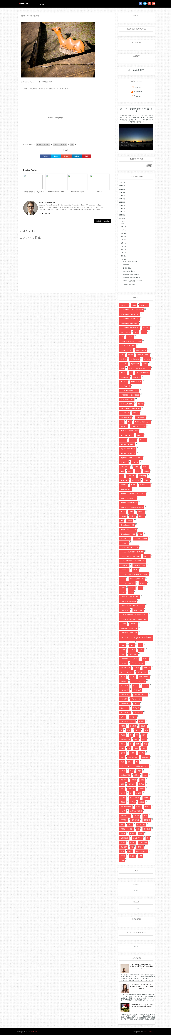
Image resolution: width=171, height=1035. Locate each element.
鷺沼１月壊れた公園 (130, 261)
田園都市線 (135, 820)
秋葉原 (136, 775)
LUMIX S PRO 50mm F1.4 (129, 502)
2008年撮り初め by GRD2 (131, 274)
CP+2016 (147, 359)
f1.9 (122, 422)
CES (122, 355)
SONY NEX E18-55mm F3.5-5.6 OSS (132, 606)
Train (132, 645)
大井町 (123, 811)
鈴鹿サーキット (141, 851)
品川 (140, 833)
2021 (121, 183)
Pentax (146, 556)
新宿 (122, 784)
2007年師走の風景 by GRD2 (132, 281)
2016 (121, 195)
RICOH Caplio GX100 (137, 579)
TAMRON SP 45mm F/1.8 (129, 633)
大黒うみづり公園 (136, 811)
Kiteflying (142, 476)
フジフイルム (125, 694)
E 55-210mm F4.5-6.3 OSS (129, 390)
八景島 (123, 833)
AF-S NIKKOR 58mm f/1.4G (130, 319)
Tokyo (123, 645)
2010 (121, 215)
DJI (131, 372)
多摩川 (138, 806)
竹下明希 (124, 820)
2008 (121, 221)
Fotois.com (137, 96)
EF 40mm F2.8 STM (127, 404)
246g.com (137, 87)
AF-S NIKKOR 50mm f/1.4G (130, 314)
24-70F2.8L (144, 305)
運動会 (143, 726)
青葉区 (138, 793)
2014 (121, 202)
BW (122, 337)
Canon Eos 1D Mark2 (128, 346)
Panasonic (124, 543)
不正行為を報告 (136, 69)
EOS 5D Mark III (126, 417)
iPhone (146, 471)
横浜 (128, 730)
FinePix (139, 435)
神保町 (141, 789)
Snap (122, 592)
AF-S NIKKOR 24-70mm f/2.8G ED (132, 310)
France (123, 440)
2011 (121, 212)
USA (140, 645)
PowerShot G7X (139, 565)
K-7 (122, 476)
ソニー (132, 676)
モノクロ (136, 708)
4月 (122, 249)
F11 (129, 422)
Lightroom (135, 480)
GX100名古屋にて (129, 271)
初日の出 (124, 780)
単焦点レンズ (125, 816)
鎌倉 (135, 739)
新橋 (142, 780)
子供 (139, 771)
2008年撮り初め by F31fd (131, 277)
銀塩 (145, 744)
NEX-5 (133, 516)
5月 (122, 246)
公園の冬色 (127, 268)
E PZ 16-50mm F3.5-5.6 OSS (130, 395)
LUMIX (133, 485)
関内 (143, 739)
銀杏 (137, 744)
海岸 (144, 735)
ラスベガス (138, 712)
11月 (122, 227)
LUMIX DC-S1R (125, 489)
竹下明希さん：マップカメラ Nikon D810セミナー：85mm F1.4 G (141, 966)
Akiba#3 (126, 265)
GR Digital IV (125, 467)
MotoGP (141, 512)
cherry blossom (142, 355)
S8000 (123, 588)
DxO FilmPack (125, 386)
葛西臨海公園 (125, 739)
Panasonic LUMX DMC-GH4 (130, 556)
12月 (122, 224)
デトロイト (124, 685)
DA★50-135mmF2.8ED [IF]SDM (139, 368)
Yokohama (133, 654)
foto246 (23, 3)
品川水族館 (124, 838)
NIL (141, 534)
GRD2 (137, 467)
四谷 (131, 771)
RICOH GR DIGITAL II (43, 144)
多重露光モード (126, 806)
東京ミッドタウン (127, 829)
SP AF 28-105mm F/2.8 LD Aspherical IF (134, 615)
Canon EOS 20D (126, 350)
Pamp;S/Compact (141, 538)
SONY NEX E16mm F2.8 (128, 601)
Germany (124, 462)
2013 (121, 205)
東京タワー (141, 824)
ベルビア (124, 699)
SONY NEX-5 (125, 610)
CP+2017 (124, 364)
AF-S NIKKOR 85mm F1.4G (129, 323)
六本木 (123, 856)
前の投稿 (106, 221)
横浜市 (138, 730)
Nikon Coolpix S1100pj (128, 529)
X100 (141, 650)
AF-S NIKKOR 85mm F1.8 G (129, 328)
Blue (136, 332)
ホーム (42, 4)
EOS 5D (136, 413)
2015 (121, 199)
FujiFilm (142, 440)
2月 (122, 256)
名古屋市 (124, 847)
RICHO (135, 570)
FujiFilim (133, 440)
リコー (123, 717)
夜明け (140, 847)
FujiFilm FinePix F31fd (128, 449)
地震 (145, 816)
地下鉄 (136, 816)
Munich (123, 516)
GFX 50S (135, 462)
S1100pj (142, 583)
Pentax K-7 (124, 565)
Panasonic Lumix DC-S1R (129, 547)
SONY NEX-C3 (138, 610)
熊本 (144, 748)
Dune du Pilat (136, 381)
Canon (130, 337)
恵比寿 (123, 753)
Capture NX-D (141, 350)
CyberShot (135, 364)
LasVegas (124, 480)
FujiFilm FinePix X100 (128, 453)
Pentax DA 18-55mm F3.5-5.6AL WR (132, 561)
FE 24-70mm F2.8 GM (138, 426)
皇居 (122, 757)
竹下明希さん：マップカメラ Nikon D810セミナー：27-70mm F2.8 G (141, 986)
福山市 (123, 842)
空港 (136, 748)
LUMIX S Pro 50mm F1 (128, 498)
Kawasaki (131, 476)
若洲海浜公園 (125, 775)
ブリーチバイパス (140, 694)
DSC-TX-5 (136, 377)
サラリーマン (142, 672)
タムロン (124, 681)
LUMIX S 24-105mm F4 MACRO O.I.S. (133, 494)
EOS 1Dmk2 (125, 413)
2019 (121, 186)
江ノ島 (141, 753)
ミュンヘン (124, 708)
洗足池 (132, 802)
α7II (140, 856)
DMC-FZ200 (124, 377)
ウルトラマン (125, 668)
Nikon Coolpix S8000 (128, 534)
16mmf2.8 (124, 305)
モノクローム (125, 712)
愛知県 (141, 721)
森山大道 (131, 784)
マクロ (136, 703)
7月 (122, 240)
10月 (122, 230)
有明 (122, 851)
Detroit (123, 372)
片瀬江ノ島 (143, 842)
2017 (121, 192)
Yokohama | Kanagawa (60, 144)
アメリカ (124, 663)
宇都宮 (123, 726)
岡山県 (123, 735)
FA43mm (123, 426)
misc (131, 512)
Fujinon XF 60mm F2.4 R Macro (131, 458)
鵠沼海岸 (145, 757)
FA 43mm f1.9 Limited (142, 422)
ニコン (145, 685)
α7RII (122, 860)
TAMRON (133, 624)
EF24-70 (140, 404)
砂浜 (122, 762)
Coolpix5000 (135, 359)
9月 (122, 233)
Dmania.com (137, 92)
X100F (123, 654)
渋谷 (145, 775)
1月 (122, 259)
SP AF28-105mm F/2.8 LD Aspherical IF (133, 619)
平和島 (132, 842)
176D (134, 305)
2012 (121, 208)
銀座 (122, 748)
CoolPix (123, 359)
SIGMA (132, 588)
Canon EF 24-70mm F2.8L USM (131, 341)
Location (124, 485)
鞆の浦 (132, 856)
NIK (122, 520)
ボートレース (125, 703)
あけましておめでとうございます (136, 110)
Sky (140, 588)
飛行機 (132, 833)
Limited (146, 480)
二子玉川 (147, 829)
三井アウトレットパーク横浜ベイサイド (134, 766)
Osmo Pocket (125, 538)
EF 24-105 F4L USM (127, 399)
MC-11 (123, 512)
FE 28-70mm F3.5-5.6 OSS (129, 431)
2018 (121, 189)
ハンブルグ (124, 690)
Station (123, 624)
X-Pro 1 (132, 650)
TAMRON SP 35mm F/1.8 (129, 628)
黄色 (146, 730)
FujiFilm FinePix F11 (127, 444)
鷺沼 (72, 144)
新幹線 (133, 780)
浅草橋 (123, 802)
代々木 (147, 806)
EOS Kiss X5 (141, 417)
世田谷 (123, 793)
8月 (122, 236)
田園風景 (147, 820)
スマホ (123, 676)
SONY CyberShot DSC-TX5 (130, 597)
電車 (122, 824)
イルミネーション (137, 663)
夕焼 (129, 851)
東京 (129, 824)
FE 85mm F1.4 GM (126, 435)
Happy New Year (129, 284)
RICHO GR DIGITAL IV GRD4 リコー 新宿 (134, 574)
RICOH (123, 579)
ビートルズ (137, 690)
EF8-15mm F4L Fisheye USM (130, 408)
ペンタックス (136, 699)
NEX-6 (141, 516)
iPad (137, 471)
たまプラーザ (143, 676)
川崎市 (146, 798)
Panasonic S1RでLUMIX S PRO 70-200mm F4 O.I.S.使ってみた (142, 1005)
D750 (145, 364)
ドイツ (135, 685)
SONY (131, 592)
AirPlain (146, 328)
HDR (122, 471)
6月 (122, 243)
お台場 (136, 668)
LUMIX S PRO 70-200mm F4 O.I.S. (132, 507)
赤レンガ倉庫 (134, 798)
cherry (130, 355)
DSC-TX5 (124, 381)
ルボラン (133, 717)
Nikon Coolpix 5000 (127, 525)
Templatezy (148, 1031)
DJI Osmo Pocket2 (143, 372)
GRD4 (145, 467)
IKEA (129, 471)
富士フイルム (137, 838)
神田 (122, 789)
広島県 (132, 753)
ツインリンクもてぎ (138, 681)
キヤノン (147, 668)
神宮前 (141, 784)
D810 (122, 368)
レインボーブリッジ (127, 721)
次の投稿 (98, 221)
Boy (144, 332)
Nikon (130, 520)
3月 (122, 253)
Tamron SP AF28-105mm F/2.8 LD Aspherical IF (136, 638)
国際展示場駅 (132, 757)
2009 (121, 218)
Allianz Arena (125, 332)
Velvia (123, 650)
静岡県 (123, 798)
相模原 (141, 802)
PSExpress (124, 570)
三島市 (123, 771)
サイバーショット (127, 672)
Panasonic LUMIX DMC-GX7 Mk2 (132, 552)
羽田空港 (133, 726)
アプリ (145, 659)
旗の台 (123, 744)
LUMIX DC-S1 (144, 485)
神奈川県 (131, 789)
